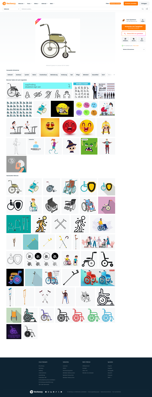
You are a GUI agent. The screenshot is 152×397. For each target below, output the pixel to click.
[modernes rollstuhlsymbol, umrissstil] (105, 296)
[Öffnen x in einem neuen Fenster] (58, 392)
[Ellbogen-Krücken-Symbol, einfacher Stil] (70, 277)
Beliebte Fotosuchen (68, 375)
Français (110, 375)
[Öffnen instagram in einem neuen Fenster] (48, 392)
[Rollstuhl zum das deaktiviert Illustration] (88, 205)
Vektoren (20, 3)
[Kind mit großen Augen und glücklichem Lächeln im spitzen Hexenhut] (71, 146)
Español (110, 368)
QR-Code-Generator (44, 384)
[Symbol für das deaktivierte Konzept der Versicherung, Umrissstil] (14, 259)
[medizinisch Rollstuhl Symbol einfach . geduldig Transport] (89, 259)
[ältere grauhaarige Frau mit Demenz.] (16, 164)
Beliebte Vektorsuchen (69, 373)
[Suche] (143, 9)
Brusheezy (41, 366)
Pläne (107, 3)
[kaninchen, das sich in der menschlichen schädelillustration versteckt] (62, 109)
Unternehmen (42, 373)
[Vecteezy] (9, 3)
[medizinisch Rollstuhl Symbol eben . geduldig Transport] (106, 205)
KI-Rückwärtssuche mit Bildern (47, 380)
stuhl (103, 74)
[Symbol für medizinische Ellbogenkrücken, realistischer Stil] (76, 242)
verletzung (64, 74)
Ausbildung (42, 375)
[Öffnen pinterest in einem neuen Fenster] (53, 392)
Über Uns (85, 370)
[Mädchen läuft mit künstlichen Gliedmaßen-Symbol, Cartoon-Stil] (53, 146)
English (110, 366)
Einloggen (144, 3)
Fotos (28, 3)
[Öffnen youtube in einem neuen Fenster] (61, 392)
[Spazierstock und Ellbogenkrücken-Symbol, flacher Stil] (63, 242)
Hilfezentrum (86, 366)
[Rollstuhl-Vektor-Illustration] (14, 91)
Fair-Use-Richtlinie (116, 392)
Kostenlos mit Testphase (133, 27)
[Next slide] (112, 75)
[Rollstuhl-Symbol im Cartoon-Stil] (42, 109)
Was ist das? (136, 45)
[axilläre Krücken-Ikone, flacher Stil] (44, 296)
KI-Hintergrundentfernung (46, 382)
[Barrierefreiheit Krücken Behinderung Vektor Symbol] (60, 224)
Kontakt (85, 368)
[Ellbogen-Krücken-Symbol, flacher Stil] (30, 242)
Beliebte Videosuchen (68, 377)
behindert (86, 74)
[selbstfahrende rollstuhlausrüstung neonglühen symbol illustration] (15, 277)
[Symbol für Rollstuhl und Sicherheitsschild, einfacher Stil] (14, 205)
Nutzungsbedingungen (93, 392)
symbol (27, 74)
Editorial (44, 3)
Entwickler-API (42, 377)
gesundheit (95, 74)
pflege (78, 74)
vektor (34, 74)
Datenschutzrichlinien (106, 392)
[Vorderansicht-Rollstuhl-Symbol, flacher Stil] (13, 315)
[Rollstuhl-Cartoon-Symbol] (70, 205)
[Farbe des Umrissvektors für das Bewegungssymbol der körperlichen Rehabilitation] (41, 224)
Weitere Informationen (128, 49)
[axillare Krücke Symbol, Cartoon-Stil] (24, 296)
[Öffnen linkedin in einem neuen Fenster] (51, 392)
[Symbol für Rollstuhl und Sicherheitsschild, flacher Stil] (106, 186)
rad (72, 74)
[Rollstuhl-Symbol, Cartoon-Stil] (70, 186)
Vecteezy (41, 368)
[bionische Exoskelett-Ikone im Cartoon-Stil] (107, 146)
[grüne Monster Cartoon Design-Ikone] (89, 146)
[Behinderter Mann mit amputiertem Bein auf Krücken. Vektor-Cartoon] (65, 296)
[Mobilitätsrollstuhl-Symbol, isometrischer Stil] (51, 205)
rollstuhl (10, 74)
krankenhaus (43, 74)
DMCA (64, 368)
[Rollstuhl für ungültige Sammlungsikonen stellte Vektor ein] (81, 91)
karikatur (18, 74)
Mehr (51, 3)
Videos (36, 3)
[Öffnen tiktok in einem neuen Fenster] (56, 392)
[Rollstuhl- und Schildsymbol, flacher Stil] (88, 186)
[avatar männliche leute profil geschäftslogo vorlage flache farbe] (36, 146)
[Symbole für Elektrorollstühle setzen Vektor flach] (19, 109)
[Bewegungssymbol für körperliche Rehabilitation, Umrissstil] (80, 224)
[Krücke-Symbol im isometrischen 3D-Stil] (14, 242)
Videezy (41, 370)
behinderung (54, 74)
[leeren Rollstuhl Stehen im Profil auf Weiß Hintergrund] (107, 259)
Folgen (142, 21)
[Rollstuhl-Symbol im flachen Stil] (51, 186)
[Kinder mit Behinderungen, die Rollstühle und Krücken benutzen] (71, 259)
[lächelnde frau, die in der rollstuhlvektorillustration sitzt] (33, 205)
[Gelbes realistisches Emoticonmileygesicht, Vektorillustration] (50, 127)
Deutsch (110, 373)
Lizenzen (65, 366)
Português (110, 370)
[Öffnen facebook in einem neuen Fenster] (46, 392)
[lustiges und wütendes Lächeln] (78, 127)
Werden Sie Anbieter (88, 373)
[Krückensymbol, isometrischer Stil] (10, 296)
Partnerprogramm (68, 370)
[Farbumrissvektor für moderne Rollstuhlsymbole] (30, 315)
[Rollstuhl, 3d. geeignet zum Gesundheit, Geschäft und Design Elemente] (98, 277)
